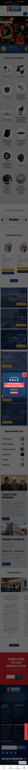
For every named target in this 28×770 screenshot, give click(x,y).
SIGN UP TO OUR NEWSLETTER (26, 732)
